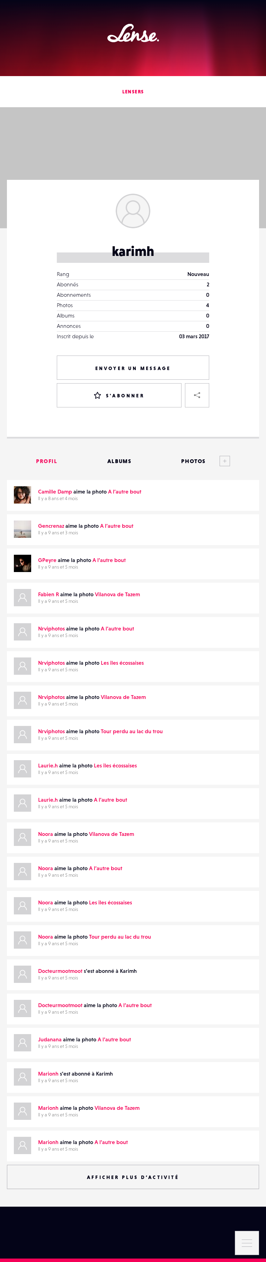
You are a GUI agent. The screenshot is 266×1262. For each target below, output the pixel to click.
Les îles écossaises (122, 663)
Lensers (133, 91)
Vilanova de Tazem (117, 594)
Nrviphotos (51, 628)
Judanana (50, 1039)
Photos (193, 461)
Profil (46, 461)
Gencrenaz (51, 526)
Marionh (48, 1073)
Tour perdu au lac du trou (132, 731)
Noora (45, 834)
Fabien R (48, 594)
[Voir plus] (218, 461)
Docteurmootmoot (60, 971)
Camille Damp (55, 491)
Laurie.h (48, 765)
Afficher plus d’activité (133, 1177)
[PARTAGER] (197, 395)
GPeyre (47, 560)
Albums (119, 461)
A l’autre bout (124, 491)
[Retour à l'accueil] (133, 33)
